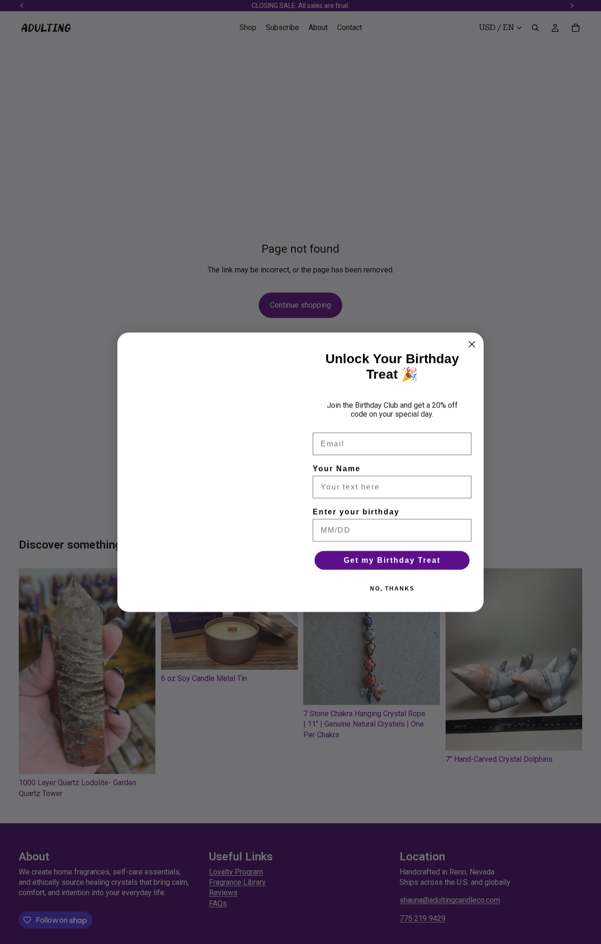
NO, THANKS (392, 588)
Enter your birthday (356, 512)
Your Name (337, 468)
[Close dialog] (472, 344)
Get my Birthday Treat (392, 560)
